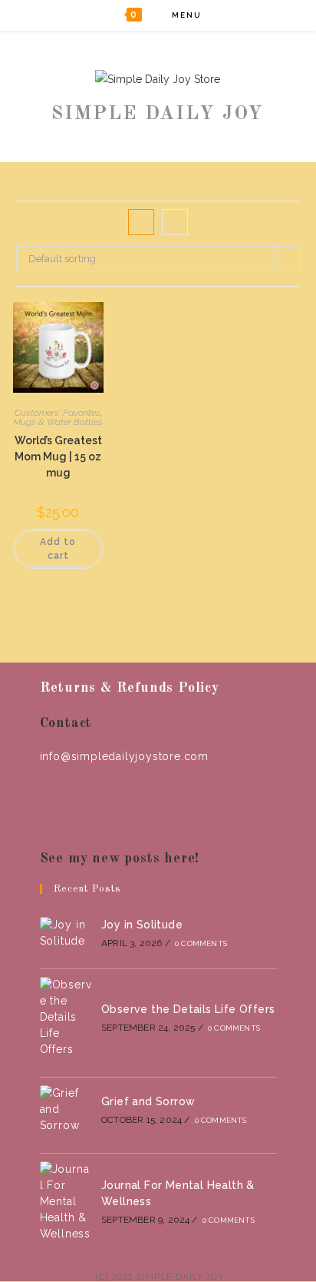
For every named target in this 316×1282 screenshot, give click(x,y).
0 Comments (201, 943)
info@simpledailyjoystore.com (124, 756)
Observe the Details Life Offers (188, 1009)
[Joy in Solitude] (66, 933)
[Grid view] (141, 222)
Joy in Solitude (142, 924)
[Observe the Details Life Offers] (66, 1017)
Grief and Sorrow (148, 1101)
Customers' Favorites (57, 412)
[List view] (175, 222)
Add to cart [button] (58, 548)
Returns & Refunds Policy (129, 688)
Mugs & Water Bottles (58, 422)
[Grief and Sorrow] (66, 1109)
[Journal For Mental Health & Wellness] (66, 1201)
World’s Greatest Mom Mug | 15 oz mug (58, 456)
